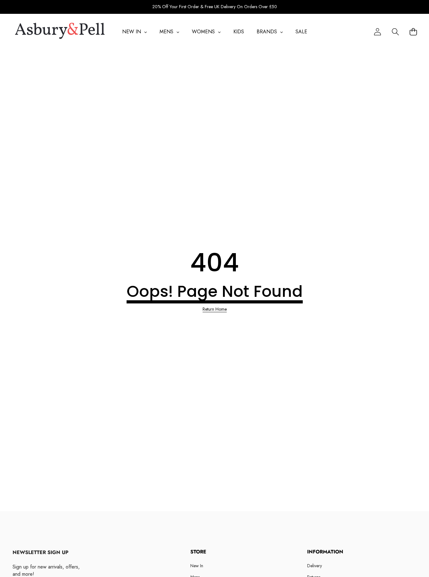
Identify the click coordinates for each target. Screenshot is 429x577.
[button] (395, 32)
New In (196, 566)
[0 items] (413, 32)
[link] (215, 309)
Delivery (314, 566)
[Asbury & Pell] (60, 31)
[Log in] (377, 32)
